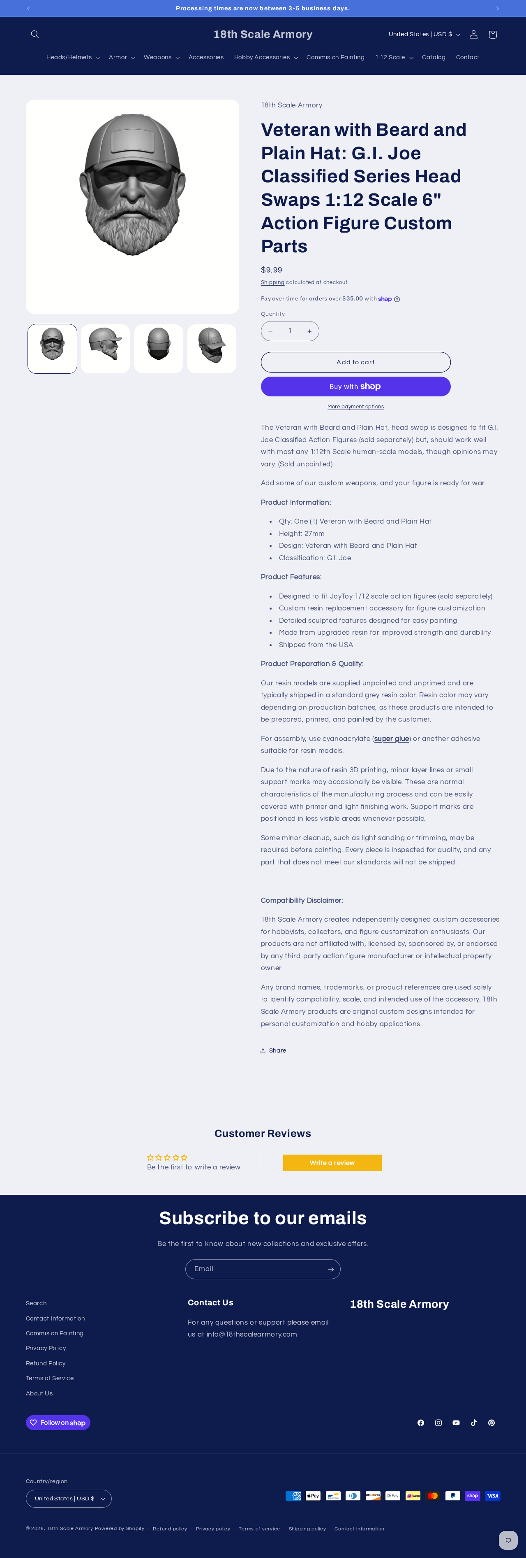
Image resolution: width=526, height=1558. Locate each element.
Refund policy (170, 1529)
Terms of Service (50, 1378)
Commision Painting (55, 1333)
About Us (39, 1393)
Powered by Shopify (120, 1528)
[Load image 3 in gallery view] (158, 348)
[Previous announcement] (28, 8)
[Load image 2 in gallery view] (105, 348)
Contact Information (55, 1319)
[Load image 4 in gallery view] (211, 348)
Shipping (273, 282)
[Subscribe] (330, 1269)
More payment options (356, 407)
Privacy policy (213, 1529)
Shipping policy (307, 1529)
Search (36, 1303)
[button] (35, 34)
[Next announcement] (498, 8)
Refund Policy (46, 1363)
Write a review (332, 1163)
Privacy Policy (46, 1348)
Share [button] (277, 1051)
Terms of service (259, 1529)
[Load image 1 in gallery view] (52, 348)
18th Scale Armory (70, 1528)
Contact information (360, 1529)
